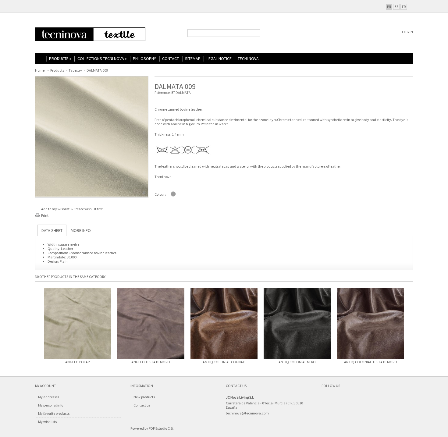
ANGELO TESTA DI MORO (150, 362)
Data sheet (51, 230)
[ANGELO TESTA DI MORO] (150, 324)
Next (410, 325)
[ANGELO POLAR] (77, 324)
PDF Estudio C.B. (161, 428)
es (396, 7)
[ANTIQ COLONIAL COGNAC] (224, 324)
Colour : (160, 194)
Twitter (338, 401)
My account (45, 385)
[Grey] (173, 194)
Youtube (349, 401)
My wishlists (47, 421)
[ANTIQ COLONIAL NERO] (297, 324)
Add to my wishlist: (56, 209)
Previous (38, 325)
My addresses (48, 397)
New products (144, 397)
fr (404, 7)
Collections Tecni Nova (102, 58)
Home (40, 59)
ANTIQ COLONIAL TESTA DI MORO (370, 362)
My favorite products (53, 413)
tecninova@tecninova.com (247, 413)
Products (60, 58)
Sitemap (193, 58)
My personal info (50, 405)
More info (81, 230)
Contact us (141, 405)
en (389, 7)
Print (44, 215)
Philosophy (144, 58)
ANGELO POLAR (77, 362)
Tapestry (75, 70)
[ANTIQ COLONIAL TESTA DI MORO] (370, 324)
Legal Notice (219, 58)
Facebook (326, 401)
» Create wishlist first (87, 209)
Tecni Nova (248, 58)
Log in (407, 32)
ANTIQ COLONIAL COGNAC (224, 362)
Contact (170, 58)
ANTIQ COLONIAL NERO (297, 362)
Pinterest (361, 401)
